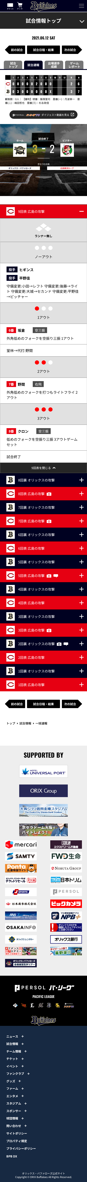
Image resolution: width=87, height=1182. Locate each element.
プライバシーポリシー (21, 1148)
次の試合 (70, 50)
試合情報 (25, 723)
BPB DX (11, 1156)
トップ (10, 723)
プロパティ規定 (16, 1141)
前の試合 (17, 50)
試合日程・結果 (43, 50)
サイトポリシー (16, 1133)
